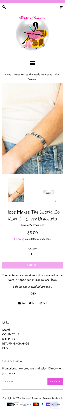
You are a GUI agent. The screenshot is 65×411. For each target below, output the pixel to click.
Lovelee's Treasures (32, 398)
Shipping (19, 239)
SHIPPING (8, 339)
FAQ (5, 348)
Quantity (32, 248)
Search (6, 330)
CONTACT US (10, 334)
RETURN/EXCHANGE (15, 343)
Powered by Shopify (53, 398)
